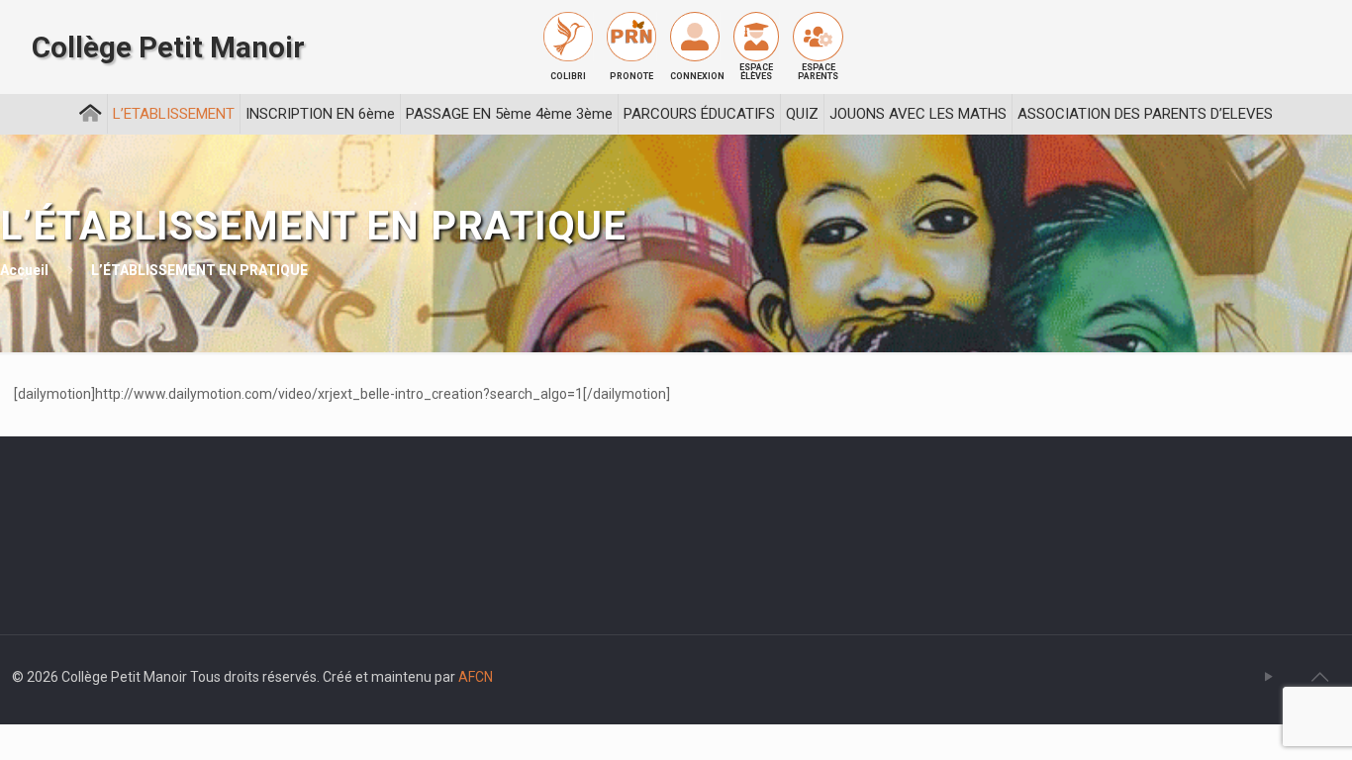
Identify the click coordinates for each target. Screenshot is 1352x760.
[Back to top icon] (1319, 677)
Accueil (24, 270)
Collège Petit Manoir (168, 47)
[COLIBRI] (568, 36)
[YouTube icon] (1268, 677)
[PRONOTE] (631, 36)
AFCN (475, 677)
